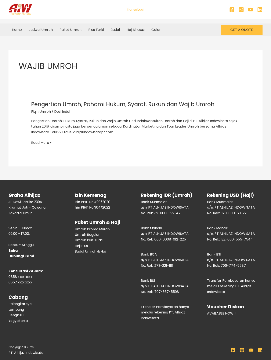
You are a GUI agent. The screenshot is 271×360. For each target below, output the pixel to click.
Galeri (156, 29)
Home (17, 29)
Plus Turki (96, 29)
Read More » (41, 143)
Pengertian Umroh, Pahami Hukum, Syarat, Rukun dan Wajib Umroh (122, 104)
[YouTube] (250, 9)
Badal (115, 29)
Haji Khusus (136, 29)
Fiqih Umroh (41, 111)
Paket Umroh (70, 29)
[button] (242, 30)
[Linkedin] (260, 9)
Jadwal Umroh (41, 29)
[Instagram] (241, 9)
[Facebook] (232, 9)
